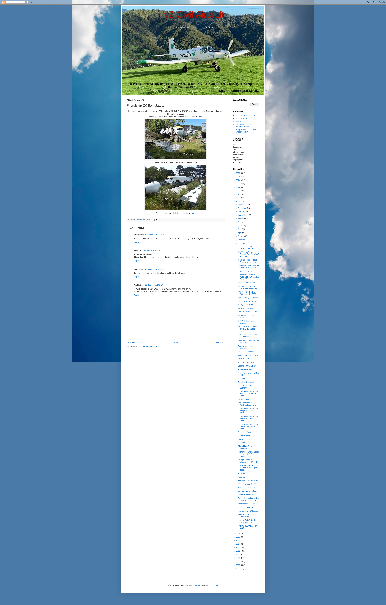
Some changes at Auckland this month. (247, 404)
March (241, 236)
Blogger (214, 585)
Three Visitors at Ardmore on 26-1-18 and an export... (248, 329)
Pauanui (241, 379)
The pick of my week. (246, 382)
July (240, 222)
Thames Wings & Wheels (248, 298)
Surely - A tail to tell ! (246, 305)
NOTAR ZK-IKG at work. (247, 362)
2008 (238, 565)
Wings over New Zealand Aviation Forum (246, 131)
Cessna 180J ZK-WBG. (247, 283)
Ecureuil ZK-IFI (244, 359)
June (240, 226)
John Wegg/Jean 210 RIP (248, 480)
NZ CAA (239, 121)
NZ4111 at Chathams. (246, 488)
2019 (238, 198)
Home (175, 342)
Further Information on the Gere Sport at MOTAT (248, 499)
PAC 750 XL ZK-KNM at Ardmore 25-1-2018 (247, 293)
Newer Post (132, 342)
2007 (238, 569)
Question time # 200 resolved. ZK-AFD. (246, 247)
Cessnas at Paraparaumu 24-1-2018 (248, 341)
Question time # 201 (246, 271)
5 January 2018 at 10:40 (155, 235)
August (241, 219)
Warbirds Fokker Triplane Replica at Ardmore (248, 261)
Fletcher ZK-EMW (245, 439)
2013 (238, 547)
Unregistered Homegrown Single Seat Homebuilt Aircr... (248, 410)
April (240, 233)
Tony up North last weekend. (245, 347)
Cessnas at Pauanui (246, 352)
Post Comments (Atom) (147, 347)
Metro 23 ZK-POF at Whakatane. (246, 515)
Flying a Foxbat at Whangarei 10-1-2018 (248, 461)
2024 (238, 180)
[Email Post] (156, 219)
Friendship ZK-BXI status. (248, 511)
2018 (238, 201)
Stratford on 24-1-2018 (247, 301)
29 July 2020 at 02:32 (154, 285)
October (241, 211)
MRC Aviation (241, 118)
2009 (238, 562)
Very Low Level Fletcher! (248, 491)
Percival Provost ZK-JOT (248, 312)
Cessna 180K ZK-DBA (247, 366)
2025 (238, 177)
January (241, 243)
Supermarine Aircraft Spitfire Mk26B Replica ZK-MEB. (248, 277)
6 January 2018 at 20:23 (155, 269)
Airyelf (197, 585)
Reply (136, 242)
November (242, 208)
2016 (238, 537)
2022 (238, 187)
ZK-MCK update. (244, 399)
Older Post (219, 342)
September (243, 215)
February (242, 240)
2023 (238, 184)
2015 (238, 540)
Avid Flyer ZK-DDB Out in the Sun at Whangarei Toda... (248, 467)
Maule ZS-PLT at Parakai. (248, 355)
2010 (238, 558)
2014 (238, 544)
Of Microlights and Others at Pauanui (248, 336)
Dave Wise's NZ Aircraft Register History (245, 125)
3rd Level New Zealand (245, 115)
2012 (238, 551)
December (242, 204)
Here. (193, 213)
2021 (238, 191)
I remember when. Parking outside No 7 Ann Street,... (248, 454)
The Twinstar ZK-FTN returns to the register (247, 287)
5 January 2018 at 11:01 (151, 251)
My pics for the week (246, 308)
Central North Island (246, 495)
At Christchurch (244, 436)
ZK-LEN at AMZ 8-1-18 (247, 484)
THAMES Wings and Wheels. (246, 322)
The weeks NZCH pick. (247, 504)
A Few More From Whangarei (245, 447)
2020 (238, 194)
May (240, 229)
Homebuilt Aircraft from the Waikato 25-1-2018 (248, 267)
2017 (238, 533)
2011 (238, 555)
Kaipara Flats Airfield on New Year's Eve (247, 521)
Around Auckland (245, 369)
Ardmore (241, 473)
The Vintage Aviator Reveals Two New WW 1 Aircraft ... (248, 254)
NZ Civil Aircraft (193, 15)
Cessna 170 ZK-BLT (246, 507)
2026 (238, 173)
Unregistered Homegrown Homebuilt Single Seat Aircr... (248, 393)
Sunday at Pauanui (245, 432)
